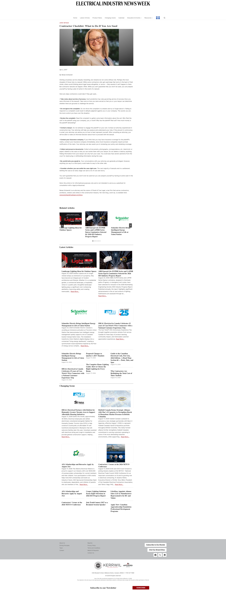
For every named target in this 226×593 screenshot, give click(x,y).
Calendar (121, 18)
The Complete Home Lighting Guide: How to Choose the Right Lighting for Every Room (97, 367)
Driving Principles (64, 545)
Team (61, 548)
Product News (97, 18)
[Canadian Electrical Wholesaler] (65, 17)
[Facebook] (155, 555)
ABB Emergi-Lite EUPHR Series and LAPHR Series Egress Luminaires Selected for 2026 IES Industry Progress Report (95, 232)
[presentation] (71, 218)
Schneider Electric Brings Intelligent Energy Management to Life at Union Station (121, 231)
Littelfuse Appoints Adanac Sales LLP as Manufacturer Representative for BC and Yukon (121, 494)
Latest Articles (85, 18)
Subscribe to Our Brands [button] (155, 545)
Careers (62, 550)
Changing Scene (110, 18)
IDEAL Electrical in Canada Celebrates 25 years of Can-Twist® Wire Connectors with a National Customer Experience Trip (115, 325)
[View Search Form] (164, 18)
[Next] (130, 225)
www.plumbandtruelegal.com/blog (71, 195)
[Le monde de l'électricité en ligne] (158, 18)
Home (75, 18)
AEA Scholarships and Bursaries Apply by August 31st (78, 465)
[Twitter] (160, 555)
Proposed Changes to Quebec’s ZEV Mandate (95, 354)
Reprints (90, 543)
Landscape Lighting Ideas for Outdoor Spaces (71, 228)
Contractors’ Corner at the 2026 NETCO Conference (113, 465)
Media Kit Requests (93, 550)
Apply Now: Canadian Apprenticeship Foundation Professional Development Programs (121, 508)
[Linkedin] (164, 555)
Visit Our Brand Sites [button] (157, 550)
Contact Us (91, 553)
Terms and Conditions (94, 548)
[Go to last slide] (62, 225)
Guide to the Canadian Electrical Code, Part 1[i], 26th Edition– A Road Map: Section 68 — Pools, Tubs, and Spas (122, 357)
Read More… (75, 291)
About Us (62, 543)
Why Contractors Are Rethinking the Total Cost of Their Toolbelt (121, 373)
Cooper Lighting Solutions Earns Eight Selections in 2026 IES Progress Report (96, 493)
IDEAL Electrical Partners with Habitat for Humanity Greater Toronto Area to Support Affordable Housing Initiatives (78, 412)
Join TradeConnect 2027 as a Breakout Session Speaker (97, 503)
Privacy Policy (92, 545)
